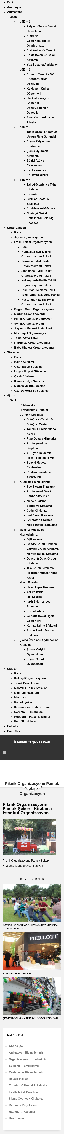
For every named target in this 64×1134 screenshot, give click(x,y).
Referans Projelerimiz (23, 1105)
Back (10, 2)
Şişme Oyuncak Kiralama (26, 1098)
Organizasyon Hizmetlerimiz (27, 1059)
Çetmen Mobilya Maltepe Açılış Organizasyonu (30, 1018)
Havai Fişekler (18, 1078)
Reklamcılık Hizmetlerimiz (26, 1072)
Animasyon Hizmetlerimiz (26, 1052)
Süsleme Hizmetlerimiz (24, 1065)
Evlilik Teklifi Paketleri (23, 1092)
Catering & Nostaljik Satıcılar (28, 1085)
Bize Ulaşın (16, 1118)
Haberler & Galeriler (22, 1111)
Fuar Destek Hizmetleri (17, 973)
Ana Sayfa (16, 1046)
